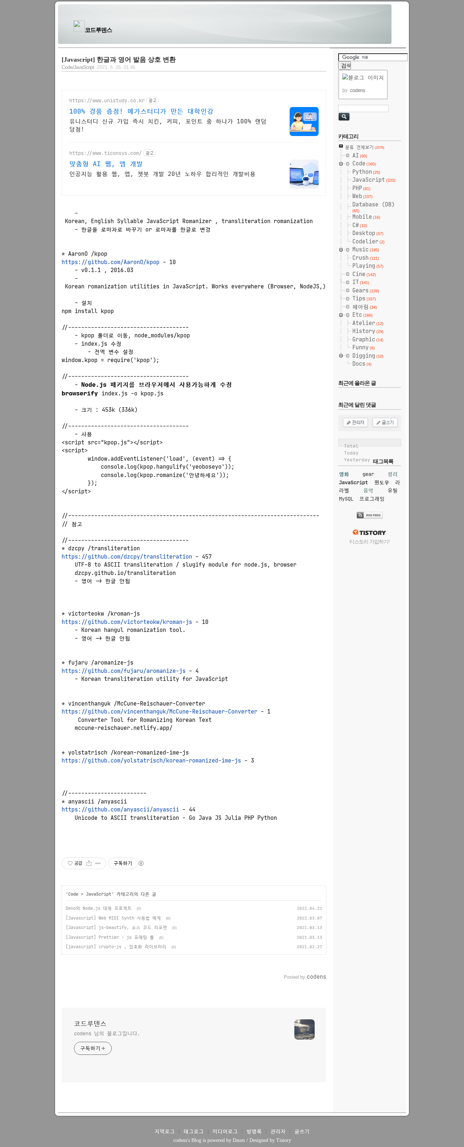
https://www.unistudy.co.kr (107, 101)
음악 (368, 490)
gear (368, 474)
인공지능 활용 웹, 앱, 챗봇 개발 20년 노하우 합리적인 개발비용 (162, 173)
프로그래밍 (372, 499)
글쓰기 (302, 1131)
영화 (344, 474)
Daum (239, 1140)
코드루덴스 (98, 30)
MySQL (346, 499)
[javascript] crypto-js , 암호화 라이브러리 (116, 946)
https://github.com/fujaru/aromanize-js (124, 670)
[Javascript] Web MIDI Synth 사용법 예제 (113, 918)
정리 (393, 474)
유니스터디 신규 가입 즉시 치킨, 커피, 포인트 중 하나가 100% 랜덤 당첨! (167, 125)
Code (73, 894)
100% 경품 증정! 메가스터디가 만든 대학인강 (141, 111)
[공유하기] (89, 863)
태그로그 (193, 1131)
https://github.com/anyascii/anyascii (120, 809)
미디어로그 (225, 1131)
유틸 (393, 490)
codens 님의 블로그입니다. (107, 1033)
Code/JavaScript (78, 67)
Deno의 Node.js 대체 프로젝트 (99, 908)
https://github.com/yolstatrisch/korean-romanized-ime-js (151, 760)
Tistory (283, 1140)
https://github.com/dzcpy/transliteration (127, 556)
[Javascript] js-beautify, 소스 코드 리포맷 (116, 927)
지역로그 (164, 1131)
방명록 (254, 1131)
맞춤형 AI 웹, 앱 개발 (106, 164)
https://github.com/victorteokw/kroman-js (127, 621)
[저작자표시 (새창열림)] (140, 863)
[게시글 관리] (98, 863)
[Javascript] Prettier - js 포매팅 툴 (110, 937)
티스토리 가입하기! (369, 541)
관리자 (278, 1131)
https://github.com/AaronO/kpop (111, 262)
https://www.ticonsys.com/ (105, 153)
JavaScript (98, 894)
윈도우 (381, 482)
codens (180, 1140)
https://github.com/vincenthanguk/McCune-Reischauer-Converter (159, 711)
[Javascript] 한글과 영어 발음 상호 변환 (119, 59)
